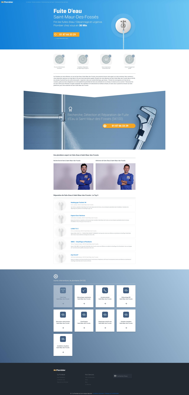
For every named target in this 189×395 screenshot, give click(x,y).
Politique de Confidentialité (112, 393)
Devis (86, 379)
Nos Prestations (61, 377)
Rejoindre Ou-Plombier (62, 382)
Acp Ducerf (74, 255)
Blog (86, 382)
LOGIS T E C (74, 229)
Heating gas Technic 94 (78, 202)
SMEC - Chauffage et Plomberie (81, 242)
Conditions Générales (98, 393)
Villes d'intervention (90, 377)
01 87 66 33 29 (67, 34)
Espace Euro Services (78, 215)
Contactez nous (61, 379)
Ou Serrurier (88, 384)
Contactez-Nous (122, 376)
